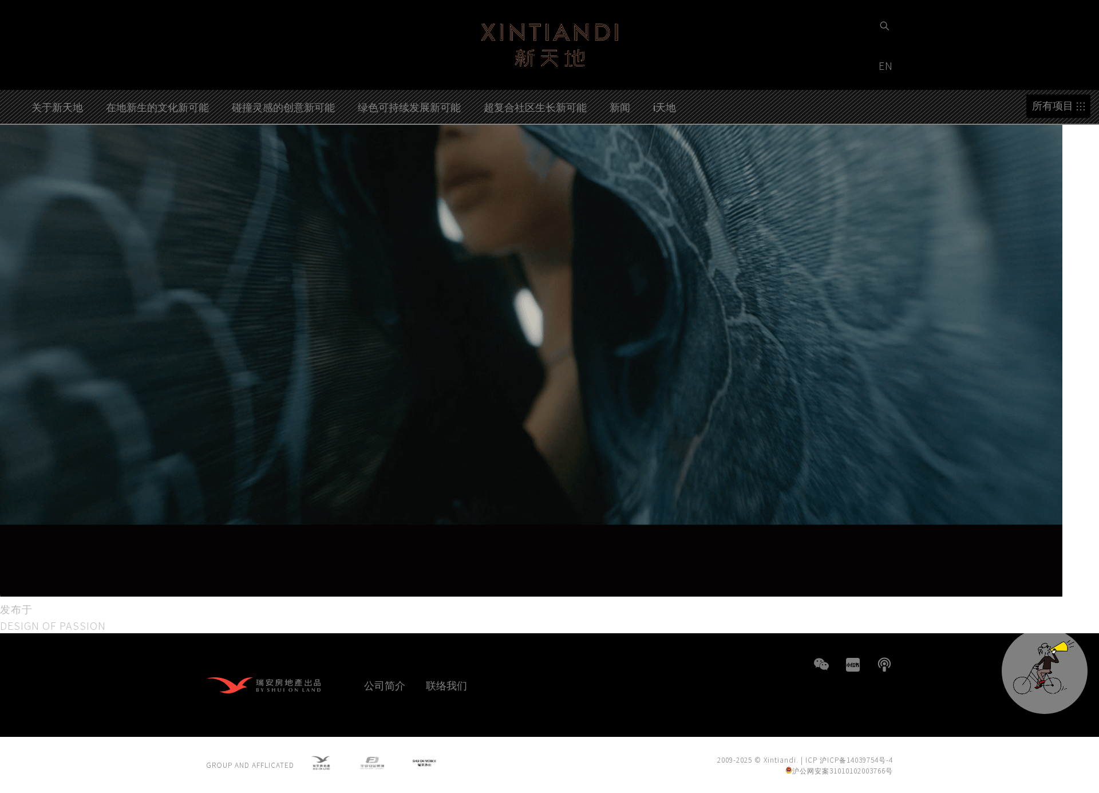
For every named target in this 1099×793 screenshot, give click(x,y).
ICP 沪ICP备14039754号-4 (849, 759)
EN (887, 65)
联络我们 (446, 684)
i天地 (664, 106)
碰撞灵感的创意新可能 (283, 106)
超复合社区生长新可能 (535, 106)
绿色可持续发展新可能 (409, 106)
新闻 (620, 106)
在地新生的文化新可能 (157, 106)
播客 (884, 664)
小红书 (852, 664)
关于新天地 (57, 106)
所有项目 (1052, 105)
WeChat (821, 664)
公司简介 (384, 684)
